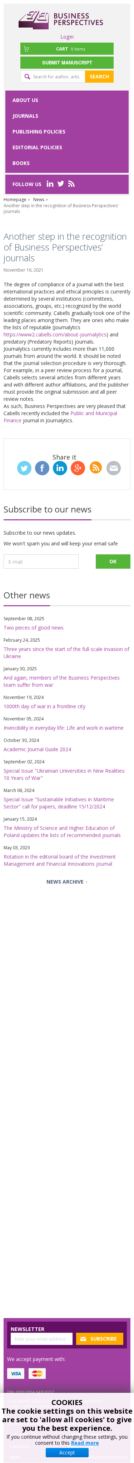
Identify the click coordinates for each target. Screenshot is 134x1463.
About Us (25, 100)
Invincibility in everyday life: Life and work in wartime (64, 727)
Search (99, 76)
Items (70, 48)
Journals (25, 115)
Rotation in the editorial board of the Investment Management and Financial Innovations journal (60, 860)
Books (21, 163)
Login (67, 36)
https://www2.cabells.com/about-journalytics (55, 334)
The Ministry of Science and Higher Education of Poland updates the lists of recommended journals (62, 832)
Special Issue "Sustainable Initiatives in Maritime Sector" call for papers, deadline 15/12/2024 (59, 803)
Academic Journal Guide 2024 (37, 749)
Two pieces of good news (34, 627)
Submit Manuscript (67, 62)
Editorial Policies (37, 147)
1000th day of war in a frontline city (44, 706)
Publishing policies (39, 131)
